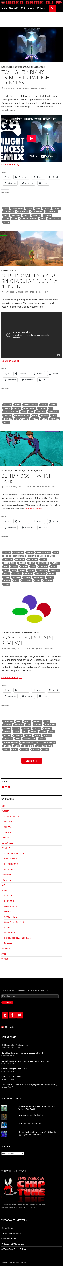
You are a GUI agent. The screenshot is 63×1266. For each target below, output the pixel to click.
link (6, 215)
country (19, 725)
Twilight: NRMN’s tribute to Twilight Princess (26, 77)
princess (36, 215)
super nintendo (11, 742)
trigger (7, 746)
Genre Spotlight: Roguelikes (14, 1068)
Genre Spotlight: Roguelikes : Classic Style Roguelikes (25, 1060)
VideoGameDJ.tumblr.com (13, 1244)
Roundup (5, 948)
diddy (31, 563)
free (6, 566)
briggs (42, 556)
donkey (37, 725)
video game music (44, 746)
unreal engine (22, 419)
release (48, 215)
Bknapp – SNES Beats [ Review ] (27, 640)
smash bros (39, 577)
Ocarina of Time (22, 415)
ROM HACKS (10, 869)
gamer (14, 566)
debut (29, 208)
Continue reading (11, 164)
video (44, 419)
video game (28, 746)
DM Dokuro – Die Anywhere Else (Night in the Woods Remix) (29, 1084)
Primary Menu (59, 8)
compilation (9, 563)
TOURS (7, 832)
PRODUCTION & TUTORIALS (17, 938)
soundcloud (29, 739)
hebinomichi (52, 212)
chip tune (8, 559)
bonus (32, 556)
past (52, 732)
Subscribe (7, 1002)
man (14, 570)
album (7, 552)
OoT (35, 415)
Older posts (31, 761)
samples (47, 735)
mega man (42, 570)
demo (17, 405)
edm (38, 208)
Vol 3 (15, 749)
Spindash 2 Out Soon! (11, 1076)
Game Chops (20, 67)
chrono (7, 725)
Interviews (6, 879)
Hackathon (6, 874)
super (42, 739)
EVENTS (5, 811)
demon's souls (30, 405)
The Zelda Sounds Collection (30, 1115)
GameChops (7, 1228)
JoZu (3, 885)
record (7, 735)
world (35, 749)
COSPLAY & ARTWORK (15, 853)
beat (56, 552)
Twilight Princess (29, 219)
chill (47, 721)
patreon (28, 574)
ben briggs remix (18, 556)
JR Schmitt (24, 88)
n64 (31, 412)
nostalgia (53, 412)
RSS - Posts (9, 1027)
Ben (5, 556)
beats (27, 721)
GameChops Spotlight (14, 922)
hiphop (48, 728)
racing (52, 574)
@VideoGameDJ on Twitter (13, 1249)
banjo (30, 552)
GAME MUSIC (32, 67)
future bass (9, 212)
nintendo (16, 215)
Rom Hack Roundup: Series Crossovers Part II (22, 1053)
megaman (55, 570)
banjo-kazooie (43, 552)
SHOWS (7, 827)
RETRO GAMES (11, 864)
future (57, 208)
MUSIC (42, 67)
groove (26, 728)
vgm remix (26, 581)
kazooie (43, 566)
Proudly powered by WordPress (13, 1262)
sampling (8, 739)
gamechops (38, 212)
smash (27, 577)
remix (6, 219)
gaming (17, 408)
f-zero (7, 728)
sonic (50, 577)
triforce (8, 419)
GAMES (7, 408)
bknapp (37, 721)
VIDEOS (13, 270)
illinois (7, 732)
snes (18, 739)
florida (55, 563)
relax (28, 735)
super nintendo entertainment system (38, 742)
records (18, 735)
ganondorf (29, 408)
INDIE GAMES (10, 858)
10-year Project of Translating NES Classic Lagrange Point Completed (36, 1133)
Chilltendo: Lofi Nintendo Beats (15, 1045)
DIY (3, 806)
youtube (55, 419)
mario (22, 570)
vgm (43, 219)
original (17, 574)
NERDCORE (9, 932)
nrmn (26, 215)
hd (51, 408)
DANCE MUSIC (7, 67)
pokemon (40, 574)
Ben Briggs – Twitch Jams (26, 478)
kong (53, 566)
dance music (17, 208)
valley (35, 419)
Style (3, 953)
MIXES (7, 927)
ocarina (7, 415)
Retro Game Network (11, 1233)
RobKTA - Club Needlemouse (30, 1123)
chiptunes (32, 559)
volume (24, 749)
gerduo (42, 408)
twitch (7, 581)
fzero (16, 728)
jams (33, 566)
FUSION (8, 911)
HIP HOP (37, 728)
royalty (16, 577)
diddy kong (43, 563)
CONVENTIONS (11, 816)
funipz (47, 208)
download (50, 725)
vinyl (6, 749)
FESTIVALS (9, 821)
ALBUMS (5, 632)
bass (6, 208)
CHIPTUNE (5, 471)
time (54, 415)
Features (5, 837)
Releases (8, 943)
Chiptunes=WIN (8, 1238)
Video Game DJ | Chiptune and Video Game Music (25, 8)
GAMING (5, 270)
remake (44, 415)
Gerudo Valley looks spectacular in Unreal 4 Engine (30, 281)
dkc (28, 725)
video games (54, 219)
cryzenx (7, 405)
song (15, 219)
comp (43, 559)
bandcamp (18, 552)
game (53, 405)
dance (22, 563)
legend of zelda (11, 412)
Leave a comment (41, 88)
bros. (51, 556)
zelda (6, 222)
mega (31, 570)
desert (44, 405)
